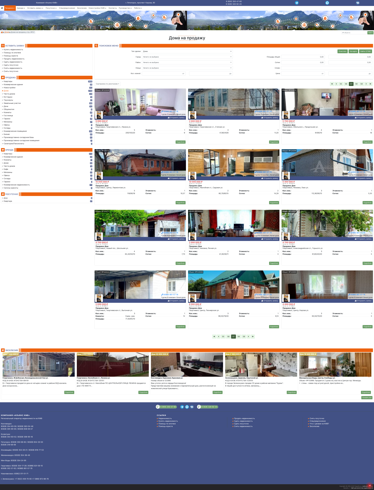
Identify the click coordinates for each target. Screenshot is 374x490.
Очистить (342, 51)
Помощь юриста (166, 426)
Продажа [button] (9, 8)
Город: (138, 57)
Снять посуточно (317, 418)
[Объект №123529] (140, 106)
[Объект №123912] (327, 106)
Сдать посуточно (241, 424)
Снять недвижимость (243, 426)
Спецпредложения (67, 8)
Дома (6, 32)
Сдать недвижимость (243, 421)
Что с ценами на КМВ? (319, 424)
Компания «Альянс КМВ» (46, 3)
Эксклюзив (82, 8)
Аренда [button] (20, 8)
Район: (138, 62)
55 (341, 84)
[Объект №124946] (233, 288)
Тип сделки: (136, 51)
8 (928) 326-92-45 (234, 4)
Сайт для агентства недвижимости (362, 488)
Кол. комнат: (136, 73)
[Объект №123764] (233, 106)
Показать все (367, 397)
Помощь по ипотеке (167, 424)
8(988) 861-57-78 (170, 111)
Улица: (138, 68)
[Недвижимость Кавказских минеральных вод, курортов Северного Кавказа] (2, 32)
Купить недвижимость (168, 421)
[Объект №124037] (233, 167)
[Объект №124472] (140, 227)
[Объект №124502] (233, 227)
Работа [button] (137, 8)
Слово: (277, 68)
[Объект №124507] (327, 227)
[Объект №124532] (140, 288)
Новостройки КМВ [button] (97, 8)
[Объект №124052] (140, 167)
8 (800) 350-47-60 (234, 1)
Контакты (113, 8)
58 (356, 84)
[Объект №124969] (327, 288)
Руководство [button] (125, 8)
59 (361, 84)
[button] (187, 51)
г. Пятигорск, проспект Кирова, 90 (140, 3)
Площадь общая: (273, 57)
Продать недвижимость (244, 418)
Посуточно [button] (50, 8)
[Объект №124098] (327, 167)
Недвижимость (165, 418)
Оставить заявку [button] (34, 8)
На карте (353, 51)
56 (346, 84)
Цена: (278, 73)
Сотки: (277, 62)
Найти (370, 33)
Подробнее (180, 142)
